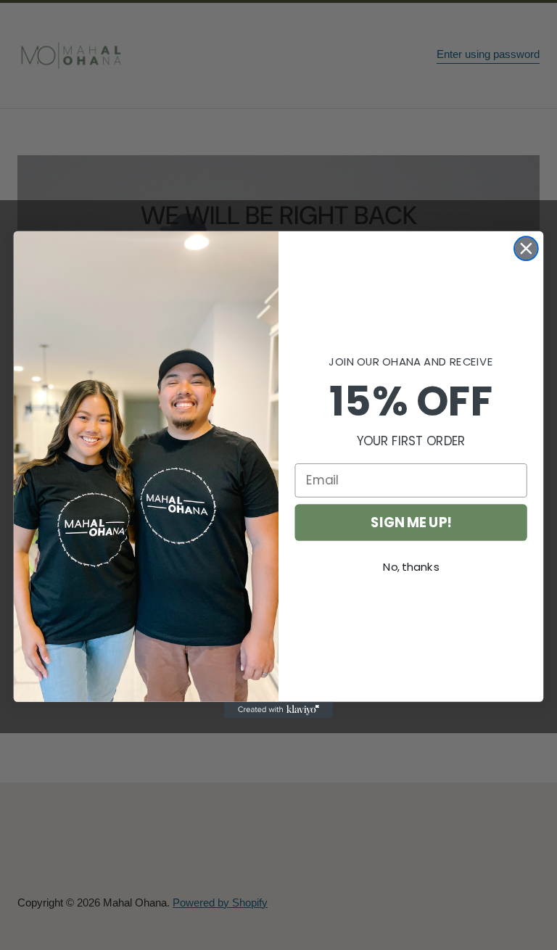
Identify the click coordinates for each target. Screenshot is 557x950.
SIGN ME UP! (411, 522)
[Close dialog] (526, 249)
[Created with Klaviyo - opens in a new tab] (278, 710)
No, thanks (411, 567)
